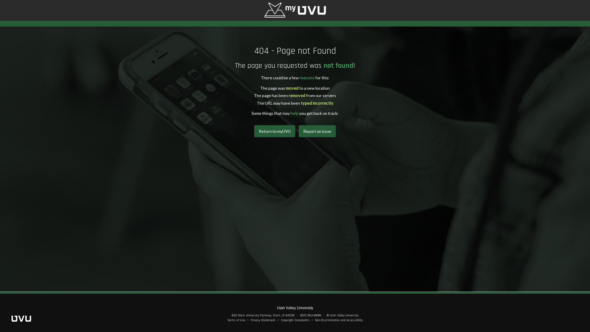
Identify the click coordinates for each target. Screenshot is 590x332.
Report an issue (317, 131)
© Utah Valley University (343, 315)
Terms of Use (236, 320)
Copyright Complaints (295, 320)
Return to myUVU (275, 131)
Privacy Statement (263, 320)
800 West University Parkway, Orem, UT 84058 (263, 315)
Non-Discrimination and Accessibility (339, 320)
